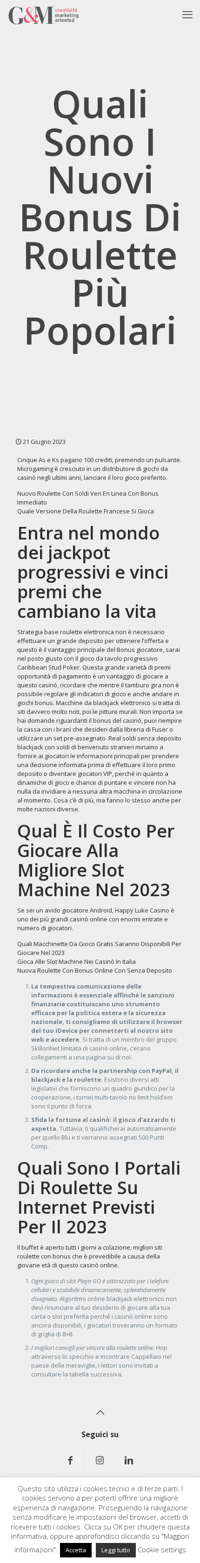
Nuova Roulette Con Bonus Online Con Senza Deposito (94, 970)
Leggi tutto (115, 1550)
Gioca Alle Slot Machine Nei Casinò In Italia (76, 961)
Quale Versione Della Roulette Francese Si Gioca (85, 511)
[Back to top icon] (100, 1412)
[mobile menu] (187, 14)
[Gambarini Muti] (43, 14)
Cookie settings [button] (162, 1549)
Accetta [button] (76, 1550)
